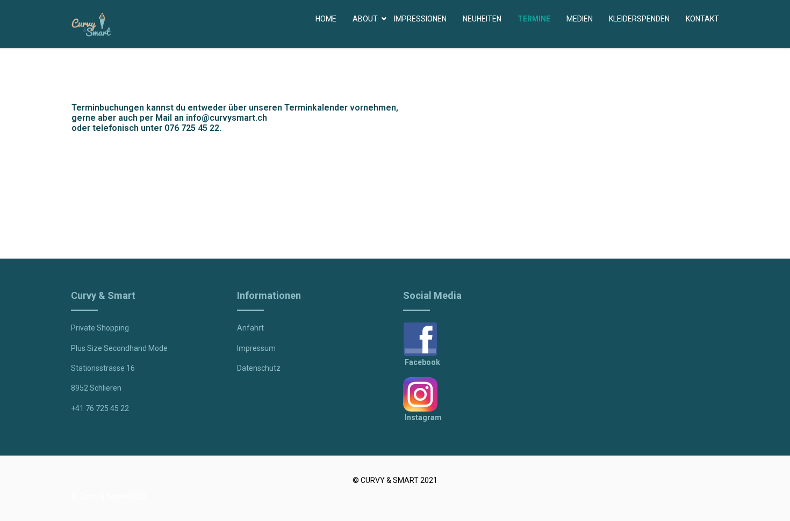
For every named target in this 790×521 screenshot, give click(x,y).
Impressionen (420, 18)
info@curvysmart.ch (226, 118)
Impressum (256, 348)
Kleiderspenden (639, 18)
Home (325, 18)
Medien (579, 18)
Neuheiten (482, 18)
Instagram (423, 417)
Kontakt (702, 18)
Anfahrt (250, 328)
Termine (534, 18)
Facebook (422, 362)
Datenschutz (259, 368)
